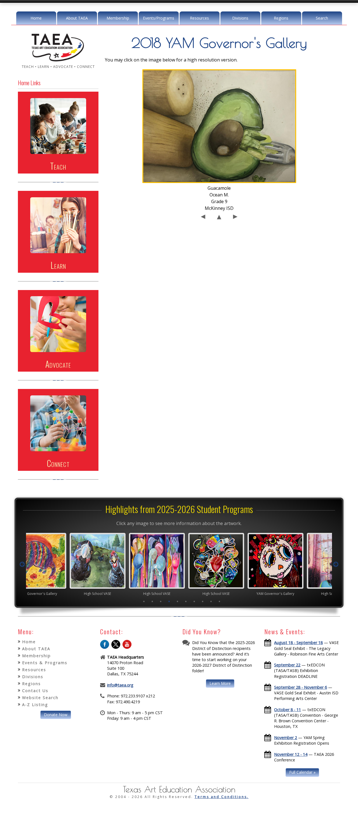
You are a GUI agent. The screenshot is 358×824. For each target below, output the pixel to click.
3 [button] (161, 601)
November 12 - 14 (290, 754)
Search (322, 18)
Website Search (40, 697)
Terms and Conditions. (222, 796)
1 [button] (144, 601)
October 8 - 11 (287, 709)
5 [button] (177, 601)
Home (36, 18)
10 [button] (219, 601)
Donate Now (55, 714)
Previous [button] (22, 564)
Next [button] (336, 564)
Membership (118, 18)
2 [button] (152, 601)
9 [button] (211, 601)
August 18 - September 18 (298, 642)
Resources (199, 18)
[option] (60, 564)
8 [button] (203, 601)
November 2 (285, 737)
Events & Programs (44, 662)
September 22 (287, 665)
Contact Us (35, 690)
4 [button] (169, 601)
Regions (281, 18)
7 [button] (194, 601)
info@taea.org (120, 685)
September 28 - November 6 (300, 687)
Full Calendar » (302, 772)
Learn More (220, 683)
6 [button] (186, 601)
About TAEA (77, 18)
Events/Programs (158, 18)
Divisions (240, 18)
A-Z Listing (35, 704)
